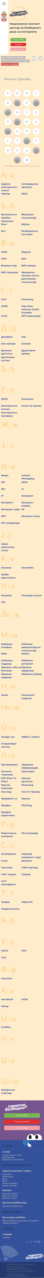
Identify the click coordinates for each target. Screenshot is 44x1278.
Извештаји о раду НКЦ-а (13, 1159)
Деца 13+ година (9, 1198)
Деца (4, 1179)
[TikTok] (42, 1241)
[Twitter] (27, 1241)
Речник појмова (10, 64)
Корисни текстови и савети (15, 61)
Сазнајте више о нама (12, 1155)
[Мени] (4, 4)
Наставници (7, 1176)
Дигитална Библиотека (12, 1206)
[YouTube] (38, 1241)
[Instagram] (30, 1241)
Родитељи (7, 1174)
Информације (8, 1157)
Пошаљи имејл (18, 49)
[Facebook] (34, 1241)
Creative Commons (14, 1269)
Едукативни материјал (13, 58)
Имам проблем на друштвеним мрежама (20, 1221)
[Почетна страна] (4, 17)
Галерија (6, 1237)
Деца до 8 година (10, 1193)
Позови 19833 (18, 40)
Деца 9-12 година (9, 1196)
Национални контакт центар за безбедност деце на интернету (25, 27)
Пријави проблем (18, 44)
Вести (4, 1181)
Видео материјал (9, 1183)
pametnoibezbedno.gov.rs (17, 1276)
